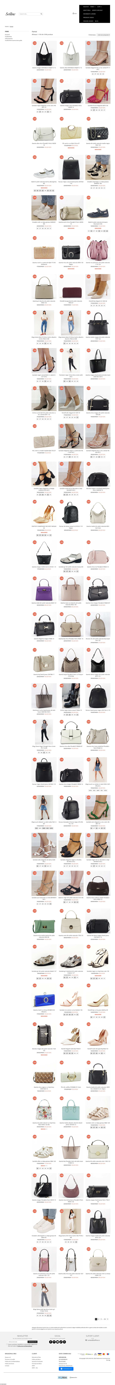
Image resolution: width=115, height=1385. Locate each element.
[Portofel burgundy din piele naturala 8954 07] (71, 286)
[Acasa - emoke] (10, 14)
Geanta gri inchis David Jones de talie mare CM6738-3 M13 (44, 711)
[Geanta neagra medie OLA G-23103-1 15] (44, 552)
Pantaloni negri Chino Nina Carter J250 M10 (71, 376)
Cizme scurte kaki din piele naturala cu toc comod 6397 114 (44, 413)
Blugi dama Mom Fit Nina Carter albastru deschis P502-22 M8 (71, 338)
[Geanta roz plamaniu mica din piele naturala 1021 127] (44, 1259)
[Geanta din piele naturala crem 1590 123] (98, 1146)
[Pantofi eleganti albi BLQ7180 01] (71, 1034)
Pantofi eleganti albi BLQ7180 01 (71, 1049)
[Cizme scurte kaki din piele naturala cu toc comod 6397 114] (44, 398)
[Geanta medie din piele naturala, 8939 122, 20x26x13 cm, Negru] (98, 1072)
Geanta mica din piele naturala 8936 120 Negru (71, 263)
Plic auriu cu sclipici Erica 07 (71, 143)
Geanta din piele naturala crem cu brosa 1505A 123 (98, 1274)
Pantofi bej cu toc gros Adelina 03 (98, 1010)
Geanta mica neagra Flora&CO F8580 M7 (98, 603)
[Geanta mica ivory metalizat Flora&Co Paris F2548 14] (98, 732)
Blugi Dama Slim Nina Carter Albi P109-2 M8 (71, 1236)
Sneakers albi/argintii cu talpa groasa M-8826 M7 (44, 1236)
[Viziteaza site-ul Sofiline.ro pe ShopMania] (63, 1377)
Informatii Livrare (89, 14)
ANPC (33, 1365)
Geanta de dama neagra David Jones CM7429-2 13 (98, 936)
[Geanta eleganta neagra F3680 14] (44, 624)
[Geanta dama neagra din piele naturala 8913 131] (98, 660)
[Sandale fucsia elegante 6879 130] (98, 91)
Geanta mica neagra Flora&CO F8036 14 (71, 784)
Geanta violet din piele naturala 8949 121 (44, 603)
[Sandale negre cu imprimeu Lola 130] (98, 956)
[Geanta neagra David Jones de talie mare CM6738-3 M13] (98, 360)
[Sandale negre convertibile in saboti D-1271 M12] (44, 360)
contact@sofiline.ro (93, 1340)
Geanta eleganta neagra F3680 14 (44, 639)
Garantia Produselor (37, 1361)
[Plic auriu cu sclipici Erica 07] (71, 129)
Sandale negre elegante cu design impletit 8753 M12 (44, 489)
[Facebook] (50, 1341)
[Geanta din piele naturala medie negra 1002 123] (98, 129)
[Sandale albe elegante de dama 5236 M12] (44, 845)
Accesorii (7, 34)
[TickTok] (61, 1341)
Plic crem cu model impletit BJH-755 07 (44, 450)
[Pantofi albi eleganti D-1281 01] (71, 398)
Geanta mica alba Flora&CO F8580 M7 (71, 746)
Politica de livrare (9, 1363)
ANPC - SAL (35, 1368)
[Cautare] (41, 13)
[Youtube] (57, 1341)
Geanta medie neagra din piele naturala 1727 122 (98, 338)
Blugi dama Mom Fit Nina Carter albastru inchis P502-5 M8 (44, 338)
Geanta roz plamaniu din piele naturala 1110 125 (98, 263)
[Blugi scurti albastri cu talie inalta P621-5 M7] (44, 807)
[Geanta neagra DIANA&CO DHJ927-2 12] (44, 53)
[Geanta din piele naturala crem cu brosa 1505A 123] (98, 1259)
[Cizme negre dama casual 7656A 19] (71, 695)
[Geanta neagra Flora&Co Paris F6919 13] (44, 1185)
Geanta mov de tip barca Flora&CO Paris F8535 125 (71, 1201)
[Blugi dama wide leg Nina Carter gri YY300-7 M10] (44, 1295)
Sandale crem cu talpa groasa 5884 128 (98, 1123)
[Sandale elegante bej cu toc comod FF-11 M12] (98, 53)
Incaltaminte (8, 36)
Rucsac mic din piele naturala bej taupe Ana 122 (98, 639)
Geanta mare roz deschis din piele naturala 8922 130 (71, 603)
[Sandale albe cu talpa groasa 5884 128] (44, 1146)
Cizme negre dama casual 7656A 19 (71, 710)
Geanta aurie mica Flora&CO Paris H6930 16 (71, 223)
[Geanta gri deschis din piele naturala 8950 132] (44, 286)
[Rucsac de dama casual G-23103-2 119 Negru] (71, 512)
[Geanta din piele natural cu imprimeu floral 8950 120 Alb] (44, 1108)
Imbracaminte (8, 38)
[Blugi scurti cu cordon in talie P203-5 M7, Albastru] (98, 769)
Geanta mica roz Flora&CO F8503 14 (98, 567)
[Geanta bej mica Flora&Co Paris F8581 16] (71, 624)
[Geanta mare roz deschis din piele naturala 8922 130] (71, 588)
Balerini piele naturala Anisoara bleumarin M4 (97, 223)
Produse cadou (88, 17)
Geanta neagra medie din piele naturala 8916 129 (98, 1236)
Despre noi (8, 1357)
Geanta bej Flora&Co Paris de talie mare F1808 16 (71, 1162)
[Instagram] (64, 1341)
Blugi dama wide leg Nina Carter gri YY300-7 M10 (44, 1310)
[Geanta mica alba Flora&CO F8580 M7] (71, 732)
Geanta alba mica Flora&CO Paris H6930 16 (44, 144)
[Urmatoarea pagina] (107, 1319)
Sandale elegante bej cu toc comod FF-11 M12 (98, 68)
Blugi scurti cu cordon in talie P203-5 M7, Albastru (98, 785)
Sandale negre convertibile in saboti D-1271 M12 (44, 376)
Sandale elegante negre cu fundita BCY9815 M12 (71, 860)
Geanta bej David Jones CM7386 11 (44, 674)
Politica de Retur (36, 1359)
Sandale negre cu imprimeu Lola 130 (98, 971)
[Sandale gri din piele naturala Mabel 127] (44, 956)
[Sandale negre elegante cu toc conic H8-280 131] (44, 91)
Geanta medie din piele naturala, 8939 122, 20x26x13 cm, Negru (98, 1088)
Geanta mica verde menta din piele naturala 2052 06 (44, 936)
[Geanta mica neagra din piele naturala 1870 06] (98, 398)
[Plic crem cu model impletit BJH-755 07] (44, 436)
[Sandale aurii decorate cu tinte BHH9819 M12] (44, 883)
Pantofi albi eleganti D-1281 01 (71, 413)
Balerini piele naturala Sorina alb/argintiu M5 (44, 182)
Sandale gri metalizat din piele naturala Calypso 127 (71, 972)
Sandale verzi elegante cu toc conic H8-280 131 (98, 823)
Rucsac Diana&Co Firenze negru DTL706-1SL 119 (71, 823)
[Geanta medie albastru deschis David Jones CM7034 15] (71, 1108)
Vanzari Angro (88, 21)
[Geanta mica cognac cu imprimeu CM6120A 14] (44, 1072)
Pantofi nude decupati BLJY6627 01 (98, 1049)
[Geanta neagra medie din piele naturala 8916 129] (98, 1221)
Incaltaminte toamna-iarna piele (13, 40)
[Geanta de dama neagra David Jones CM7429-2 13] (98, 921)
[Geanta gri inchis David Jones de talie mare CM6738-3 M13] (44, 695)
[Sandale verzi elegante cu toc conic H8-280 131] (98, 807)
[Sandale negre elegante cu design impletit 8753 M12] (44, 474)
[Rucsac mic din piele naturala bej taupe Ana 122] (98, 624)
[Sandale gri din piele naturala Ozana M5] (71, 552)
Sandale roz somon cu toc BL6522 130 (71, 1010)
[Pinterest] (54, 1341)
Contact (7, 1365)
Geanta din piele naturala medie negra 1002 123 (98, 144)
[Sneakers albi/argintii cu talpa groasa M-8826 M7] (44, 1221)
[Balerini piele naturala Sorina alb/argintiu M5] (44, 167)
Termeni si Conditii (10, 1359)
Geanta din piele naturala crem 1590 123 (98, 1161)
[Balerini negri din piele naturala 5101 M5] (71, 883)
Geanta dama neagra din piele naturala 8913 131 (98, 675)
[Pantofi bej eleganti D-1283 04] (98, 286)
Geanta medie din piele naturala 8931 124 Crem (98, 527)
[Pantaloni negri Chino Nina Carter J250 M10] (71, 360)
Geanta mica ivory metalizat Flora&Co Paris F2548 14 (98, 747)
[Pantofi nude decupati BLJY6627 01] (98, 1034)
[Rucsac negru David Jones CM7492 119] (44, 769)
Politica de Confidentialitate (24, 1346)
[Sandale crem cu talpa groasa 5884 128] (98, 1108)
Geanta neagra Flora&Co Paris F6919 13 (44, 1200)
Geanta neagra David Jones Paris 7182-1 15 (98, 1201)
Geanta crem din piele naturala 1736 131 (71, 935)
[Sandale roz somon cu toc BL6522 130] (71, 995)
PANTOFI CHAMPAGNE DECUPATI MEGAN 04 (44, 527)
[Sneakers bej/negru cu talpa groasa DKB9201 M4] (98, 167)
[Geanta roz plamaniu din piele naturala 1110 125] (98, 248)
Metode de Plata (36, 1357)
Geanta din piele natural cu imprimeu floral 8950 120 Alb (44, 1123)
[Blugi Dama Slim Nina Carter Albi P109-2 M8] (71, 1221)
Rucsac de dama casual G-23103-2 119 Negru (70, 527)
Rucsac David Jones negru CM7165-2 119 (98, 710)
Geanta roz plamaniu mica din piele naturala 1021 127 (44, 1274)
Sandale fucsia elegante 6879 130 (98, 105)
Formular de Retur (37, 1363)
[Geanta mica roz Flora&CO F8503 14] (98, 552)
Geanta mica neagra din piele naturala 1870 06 (98, 413)
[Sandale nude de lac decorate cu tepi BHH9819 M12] (71, 474)
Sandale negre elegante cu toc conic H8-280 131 (44, 106)
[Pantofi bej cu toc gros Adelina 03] (98, 995)
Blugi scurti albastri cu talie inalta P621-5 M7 (44, 823)
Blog (96, 21)
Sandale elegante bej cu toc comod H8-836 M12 (98, 451)
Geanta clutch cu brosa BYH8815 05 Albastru (44, 1011)
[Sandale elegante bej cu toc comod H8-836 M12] (98, 436)
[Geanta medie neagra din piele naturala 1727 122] (98, 322)
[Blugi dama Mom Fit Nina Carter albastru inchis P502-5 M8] (44, 322)
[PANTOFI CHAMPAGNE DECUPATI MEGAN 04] (44, 512)
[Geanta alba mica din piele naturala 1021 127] (71, 1259)
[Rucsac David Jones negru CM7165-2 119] (98, 695)
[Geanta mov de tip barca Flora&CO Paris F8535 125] (71, 1185)
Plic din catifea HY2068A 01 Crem (71, 1087)
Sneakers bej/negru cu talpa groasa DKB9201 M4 (98, 182)
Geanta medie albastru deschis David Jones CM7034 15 (71, 1123)
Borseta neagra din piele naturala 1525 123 (44, 1049)
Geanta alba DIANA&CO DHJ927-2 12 (71, 68)
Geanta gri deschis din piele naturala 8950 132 (44, 302)
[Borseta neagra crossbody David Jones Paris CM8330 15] (98, 474)
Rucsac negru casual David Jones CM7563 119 (70, 182)
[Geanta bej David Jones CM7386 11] (44, 660)
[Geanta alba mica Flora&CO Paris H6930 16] (44, 129)
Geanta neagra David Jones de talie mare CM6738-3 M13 (98, 376)
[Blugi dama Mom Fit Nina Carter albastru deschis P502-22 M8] (71, 322)
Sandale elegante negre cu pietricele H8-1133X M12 (71, 451)
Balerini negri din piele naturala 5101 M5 (71, 897)
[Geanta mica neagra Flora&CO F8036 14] (71, 769)
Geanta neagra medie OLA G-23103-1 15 (44, 567)
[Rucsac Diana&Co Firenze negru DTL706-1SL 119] (71, 807)
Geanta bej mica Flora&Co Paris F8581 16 (71, 639)
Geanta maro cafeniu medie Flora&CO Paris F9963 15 (98, 898)
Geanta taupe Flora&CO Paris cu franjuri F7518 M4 (71, 675)
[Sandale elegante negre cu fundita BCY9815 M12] (71, 845)
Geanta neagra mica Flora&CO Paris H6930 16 (71, 106)
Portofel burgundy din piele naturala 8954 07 (71, 302)
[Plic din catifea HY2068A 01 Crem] (71, 1072)
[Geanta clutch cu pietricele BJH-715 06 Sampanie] (44, 248)
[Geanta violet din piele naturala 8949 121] (44, 588)
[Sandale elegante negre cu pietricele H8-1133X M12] (71, 436)
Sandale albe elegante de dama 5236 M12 (44, 860)
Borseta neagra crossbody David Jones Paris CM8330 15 (97, 489)
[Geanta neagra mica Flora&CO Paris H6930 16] (71, 91)
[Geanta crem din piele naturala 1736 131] (71, 921)
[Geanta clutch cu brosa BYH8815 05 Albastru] (44, 995)
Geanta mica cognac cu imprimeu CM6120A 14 (44, 1088)
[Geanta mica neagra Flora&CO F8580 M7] (98, 588)
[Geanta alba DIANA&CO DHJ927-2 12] (71, 53)
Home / (7, 26)
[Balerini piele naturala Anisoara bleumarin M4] (98, 207)
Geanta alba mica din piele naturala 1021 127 (70, 1274)
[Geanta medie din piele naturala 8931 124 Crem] (98, 512)
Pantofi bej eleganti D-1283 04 (98, 301)
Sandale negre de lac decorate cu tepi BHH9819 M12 (98, 860)
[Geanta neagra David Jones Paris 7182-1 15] (98, 1185)
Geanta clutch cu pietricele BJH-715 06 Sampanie (44, 263)
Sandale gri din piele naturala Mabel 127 (44, 971)
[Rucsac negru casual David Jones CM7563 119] (71, 167)
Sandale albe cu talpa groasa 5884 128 (44, 1161)
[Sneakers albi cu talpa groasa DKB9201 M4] (44, 207)
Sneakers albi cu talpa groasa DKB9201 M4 (44, 223)
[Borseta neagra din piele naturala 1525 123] (44, 1034)
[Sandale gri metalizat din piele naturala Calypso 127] (71, 956)
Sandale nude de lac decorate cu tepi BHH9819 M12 (71, 489)
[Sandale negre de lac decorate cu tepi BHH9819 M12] (98, 845)
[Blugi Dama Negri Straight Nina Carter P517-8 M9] (44, 732)
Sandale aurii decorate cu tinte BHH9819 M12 (44, 898)
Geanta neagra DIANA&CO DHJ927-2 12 (44, 68)
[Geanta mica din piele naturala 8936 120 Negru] (71, 248)
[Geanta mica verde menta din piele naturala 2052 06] (44, 921)
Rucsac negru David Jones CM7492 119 (44, 784)
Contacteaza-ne (67, 1368)
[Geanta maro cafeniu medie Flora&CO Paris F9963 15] (98, 883)
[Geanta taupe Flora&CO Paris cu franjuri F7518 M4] (71, 660)
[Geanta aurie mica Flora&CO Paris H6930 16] (71, 207)
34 (105, 1319)
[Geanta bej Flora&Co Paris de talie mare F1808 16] (71, 1146)
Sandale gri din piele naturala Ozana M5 (71, 567)
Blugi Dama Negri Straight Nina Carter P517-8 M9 (44, 747)
